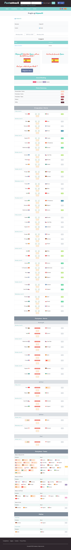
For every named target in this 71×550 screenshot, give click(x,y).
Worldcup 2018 (40, 34)
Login (62, 3)
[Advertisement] (7, 41)
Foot (11, 3)
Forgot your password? (31, 5)
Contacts (28, 8)
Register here (23, 5)
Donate (34, 8)
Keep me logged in (47, 3)
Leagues (22, 8)
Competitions (14, 8)
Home (7, 8)
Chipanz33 (18, 18)
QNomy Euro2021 (18, 45)
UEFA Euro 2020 (29, 34)
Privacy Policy (23, 540)
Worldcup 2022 (19, 34)
